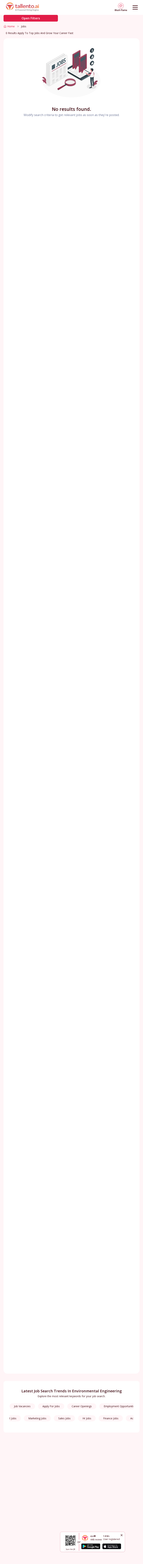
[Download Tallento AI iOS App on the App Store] (111, 1546)
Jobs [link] (23, 26)
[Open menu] (135, 7)
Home (11, 26)
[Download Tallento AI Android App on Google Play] (90, 1546)
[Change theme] (121, 6)
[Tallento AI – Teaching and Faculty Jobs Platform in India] (23, 7)
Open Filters (31, 18)
